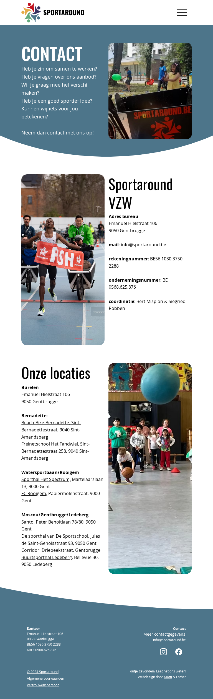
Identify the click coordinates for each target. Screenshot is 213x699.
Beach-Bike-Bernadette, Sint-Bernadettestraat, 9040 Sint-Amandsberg (51, 430)
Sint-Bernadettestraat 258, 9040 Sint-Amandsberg (55, 451)
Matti (168, 677)
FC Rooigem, (34, 493)
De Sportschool (72, 536)
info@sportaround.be (143, 245)
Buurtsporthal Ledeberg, (47, 557)
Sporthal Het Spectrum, (46, 479)
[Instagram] (164, 651)
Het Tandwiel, (65, 444)
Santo (27, 522)
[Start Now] (179, 651)
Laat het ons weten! (171, 671)
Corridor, (30, 550)
